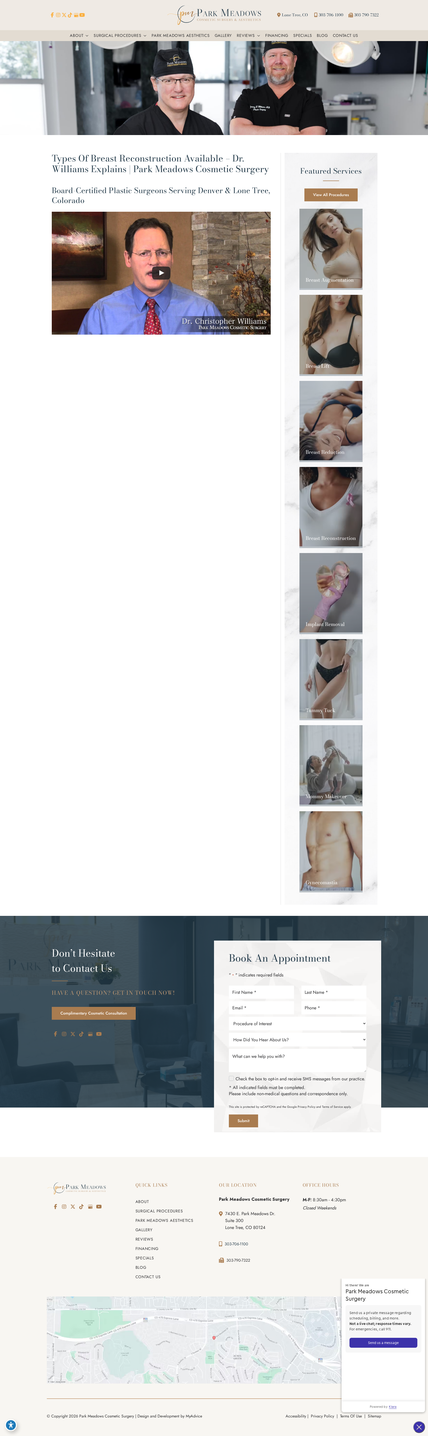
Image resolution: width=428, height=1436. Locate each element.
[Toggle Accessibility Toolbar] (11, 1425)
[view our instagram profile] (58, 15)
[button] (86, 36)
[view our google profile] (76, 15)
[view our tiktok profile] (70, 15)
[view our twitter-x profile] (64, 15)
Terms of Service (332, 1107)
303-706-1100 (331, 15)
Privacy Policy (306, 1107)
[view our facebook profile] (52, 15)
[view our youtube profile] (82, 15)
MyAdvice (194, 1416)
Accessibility (296, 1416)
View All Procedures (331, 195)
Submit (243, 1121)
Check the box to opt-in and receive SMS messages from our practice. (300, 1079)
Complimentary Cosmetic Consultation (93, 1013)
